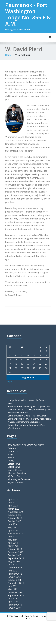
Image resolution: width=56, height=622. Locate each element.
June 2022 (12, 502)
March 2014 (13, 546)
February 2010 (15, 604)
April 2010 (13, 601)
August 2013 (14, 561)
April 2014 (13, 542)
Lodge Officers (15, 470)
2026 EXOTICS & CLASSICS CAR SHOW (26, 445)
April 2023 (13, 499)
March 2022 (13, 508)
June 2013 (12, 564)
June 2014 (12, 536)
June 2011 (12, 586)
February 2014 (15, 549)
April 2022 (13, 505)
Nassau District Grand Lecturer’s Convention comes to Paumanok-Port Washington (26, 424)
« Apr (9, 381)
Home (8, 54)
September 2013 (16, 558)
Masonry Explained (17, 473)
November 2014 (15, 533)
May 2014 (12, 539)
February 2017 (15, 518)
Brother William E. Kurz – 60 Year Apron (27, 415)
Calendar (12, 448)
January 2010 (14, 607)
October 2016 (14, 521)
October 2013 (14, 555)
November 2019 (15, 511)
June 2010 (12, 598)
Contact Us (13, 451)
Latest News (14, 463)
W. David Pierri (15, 476)
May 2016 (12, 527)
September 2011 (16, 583)
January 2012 (14, 576)
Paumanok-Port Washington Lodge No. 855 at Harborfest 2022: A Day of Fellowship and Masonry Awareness (29, 409)
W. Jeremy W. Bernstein (19, 479)
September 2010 (16, 595)
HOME (11, 460)
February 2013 (15, 567)
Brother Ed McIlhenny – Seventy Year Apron (29, 418)
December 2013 (15, 552)
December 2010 (15, 592)
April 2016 (13, 530)
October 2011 (14, 580)
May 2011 (12, 589)
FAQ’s (10, 454)
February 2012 (15, 573)
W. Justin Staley (15, 482)
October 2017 (14, 515)
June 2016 (12, 524)
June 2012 (12, 570)
